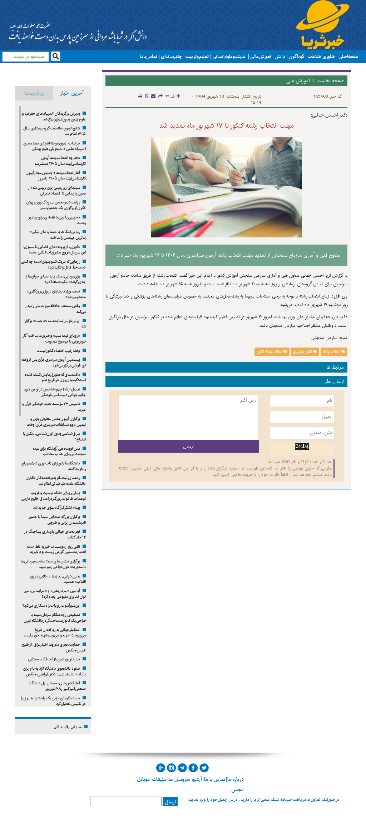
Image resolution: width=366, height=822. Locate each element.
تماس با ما (148, 56)
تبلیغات (159, 779)
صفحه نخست (330, 81)
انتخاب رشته (332, 351)
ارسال (170, 802)
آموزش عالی (260, 56)
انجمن (237, 790)
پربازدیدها (34, 93)
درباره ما (235, 779)
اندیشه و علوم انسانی (229, 56)
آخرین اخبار (72, 93)
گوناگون (296, 56)
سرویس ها (179, 779)
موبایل (143, 779)
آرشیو (197, 779)
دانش (279, 56)
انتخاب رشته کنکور (270, 351)
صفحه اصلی (348, 56)
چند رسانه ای (171, 56)
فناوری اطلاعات (321, 56)
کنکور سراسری (303, 351)
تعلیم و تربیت (197, 56)
